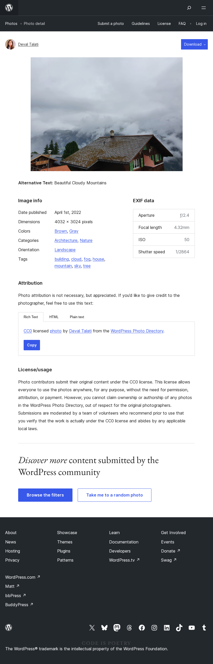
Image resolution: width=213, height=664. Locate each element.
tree (87, 265)
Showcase (67, 532)
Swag (169, 560)
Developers (120, 551)
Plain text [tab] (77, 317)
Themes (64, 541)
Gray (73, 231)
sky (77, 265)
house (98, 259)
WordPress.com (23, 577)
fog (87, 259)
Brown (61, 231)
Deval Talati (28, 44)
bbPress (15, 595)
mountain (63, 265)
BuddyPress (19, 604)
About (11, 532)
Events (167, 541)
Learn (114, 532)
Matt (12, 586)
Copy (32, 345)
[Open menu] (204, 8)
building (62, 259)
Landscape (65, 249)
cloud (76, 259)
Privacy (12, 560)
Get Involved (173, 532)
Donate (171, 551)
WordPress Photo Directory (137, 330)
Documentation (123, 541)
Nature (86, 240)
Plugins (63, 551)
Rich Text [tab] (31, 317)
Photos (11, 23)
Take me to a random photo (114, 495)
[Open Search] (189, 8)
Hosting (12, 551)
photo (56, 330)
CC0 (28, 330)
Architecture (66, 240)
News (10, 541)
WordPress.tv (124, 560)
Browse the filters (45, 495)
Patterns (65, 560)
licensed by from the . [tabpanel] (94, 330)
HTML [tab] (53, 317)
